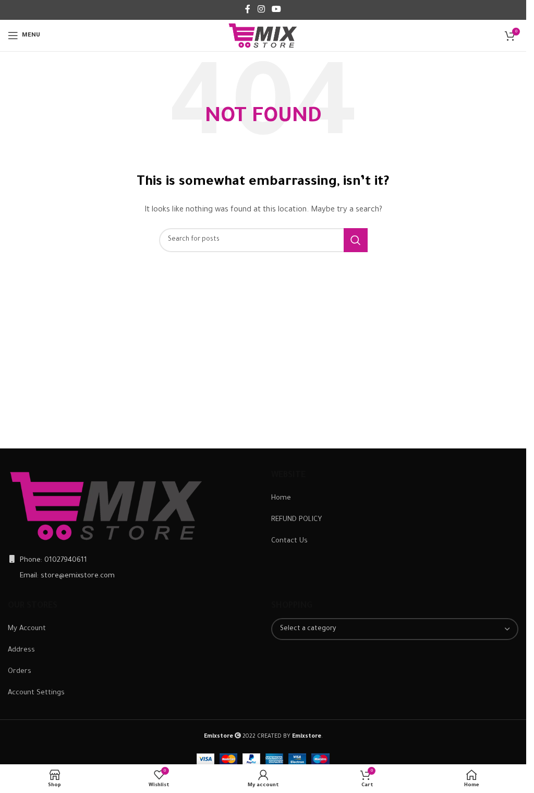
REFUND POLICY (296, 520)
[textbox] (395, 629)
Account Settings (36, 693)
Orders (19, 672)
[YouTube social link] (277, 10)
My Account (27, 629)
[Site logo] (263, 36)
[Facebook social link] (247, 10)
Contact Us (289, 541)
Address (21, 650)
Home (281, 498)
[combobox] (395, 629)
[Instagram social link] (261, 10)
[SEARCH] (356, 240)
